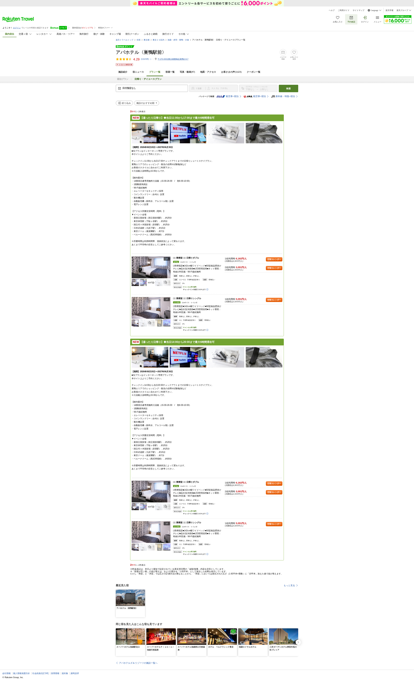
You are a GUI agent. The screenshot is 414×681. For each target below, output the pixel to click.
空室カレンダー (274, 259)
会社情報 (6, 673)
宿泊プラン (122, 79)
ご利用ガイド (343, 10)
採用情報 (55, 673)
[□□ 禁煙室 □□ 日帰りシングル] (151, 308)
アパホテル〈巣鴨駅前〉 (141, 52)
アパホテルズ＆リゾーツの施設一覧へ (138, 663)
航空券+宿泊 (232, 96)
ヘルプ (332, 10)
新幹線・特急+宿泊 (285, 96)
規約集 (65, 673)
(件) (145, 59)
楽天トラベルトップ (124, 40)
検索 (288, 88)
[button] (169, 267)
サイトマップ (358, 10)
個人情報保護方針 (21, 673)
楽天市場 (389, 10)
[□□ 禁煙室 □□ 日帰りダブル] (151, 267)
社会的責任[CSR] (40, 673)
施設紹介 (122, 72)
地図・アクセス (208, 72)
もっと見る (289, 585)
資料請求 (75, 673)
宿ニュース (138, 72)
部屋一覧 (170, 72)
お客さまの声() (231, 72)
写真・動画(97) (187, 72)
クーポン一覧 (253, 72)
